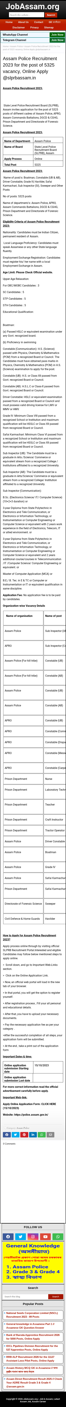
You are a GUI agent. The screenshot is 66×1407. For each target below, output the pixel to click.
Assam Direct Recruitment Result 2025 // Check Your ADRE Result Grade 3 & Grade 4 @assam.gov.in (34, 1382)
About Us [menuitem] (23, 22)
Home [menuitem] (9, 22)
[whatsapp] (57, 1236)
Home (5, 46)
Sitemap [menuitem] (48, 27)
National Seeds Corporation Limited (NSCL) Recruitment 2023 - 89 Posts (32, 1315)
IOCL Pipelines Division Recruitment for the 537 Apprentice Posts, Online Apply (32, 1348)
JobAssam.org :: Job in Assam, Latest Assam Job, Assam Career (40, 1400)
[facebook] (8, 1236)
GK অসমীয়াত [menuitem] (54, 22)
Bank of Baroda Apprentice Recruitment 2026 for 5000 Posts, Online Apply (33, 1337)
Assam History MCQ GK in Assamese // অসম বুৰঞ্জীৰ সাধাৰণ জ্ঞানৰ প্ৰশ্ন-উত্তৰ (32, 1369)
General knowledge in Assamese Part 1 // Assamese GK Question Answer (30, 1326)
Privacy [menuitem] (34, 27)
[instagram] (33, 1236)
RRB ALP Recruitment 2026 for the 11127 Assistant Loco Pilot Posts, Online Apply (30, 1358)
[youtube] (45, 1236)
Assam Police (16, 46)
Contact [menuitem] (38, 22)
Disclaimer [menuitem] (19, 27)
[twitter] (20, 1236)
